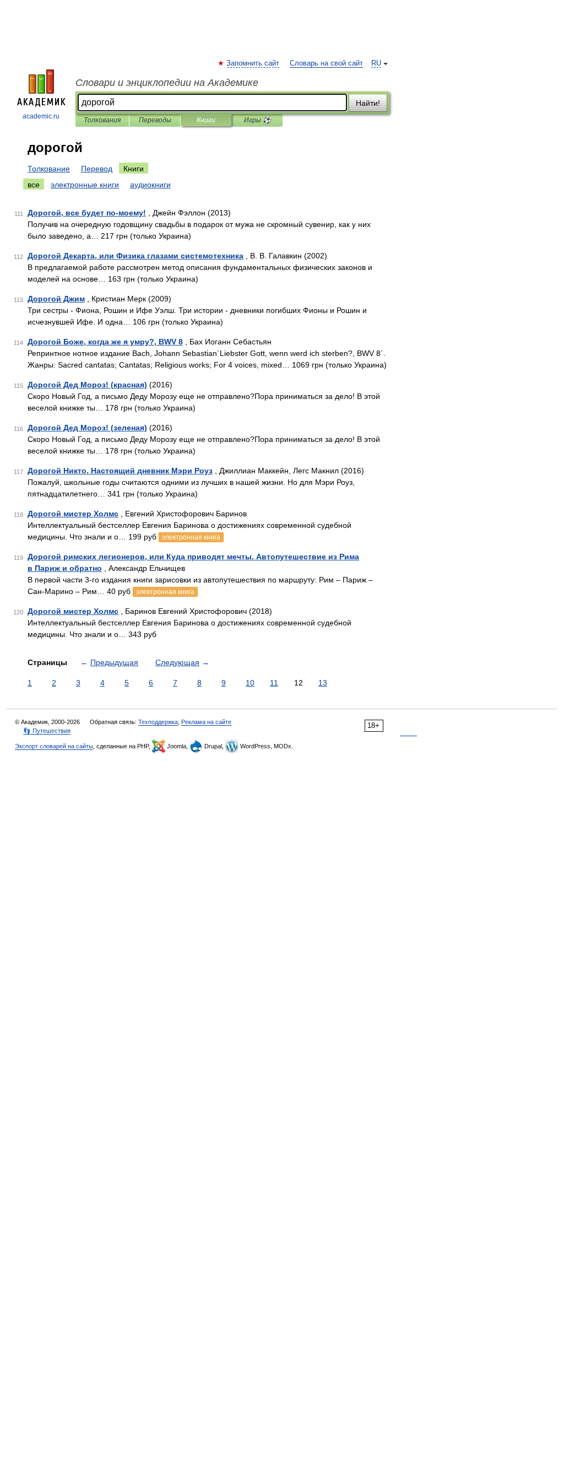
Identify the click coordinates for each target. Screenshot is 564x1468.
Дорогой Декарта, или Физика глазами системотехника (135, 255)
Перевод (96, 168)
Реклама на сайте (206, 722)
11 (274, 682)
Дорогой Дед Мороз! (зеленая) (87, 427)
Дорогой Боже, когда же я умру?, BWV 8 (105, 341)
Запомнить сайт (253, 63)
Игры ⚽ (257, 120)
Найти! (368, 103)
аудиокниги (150, 184)
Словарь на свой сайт (326, 63)
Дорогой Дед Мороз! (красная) (87, 384)
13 (322, 682)
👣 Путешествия (46, 730)
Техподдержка (158, 722)
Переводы (155, 120)
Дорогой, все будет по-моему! (87, 212)
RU (376, 63)
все (34, 184)
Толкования (102, 120)
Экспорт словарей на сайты (54, 746)
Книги (206, 120)
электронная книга (191, 537)
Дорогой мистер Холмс (73, 513)
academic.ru (41, 116)
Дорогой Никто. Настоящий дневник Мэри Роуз (120, 470)
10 (250, 682)
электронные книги (85, 184)
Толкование (49, 168)
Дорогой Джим (56, 298)
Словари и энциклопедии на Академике (166, 82)
